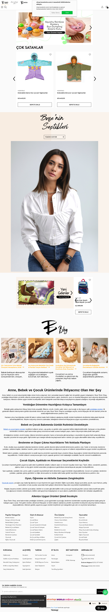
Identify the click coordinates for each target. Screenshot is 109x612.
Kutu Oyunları (83, 532)
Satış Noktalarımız (8, 569)
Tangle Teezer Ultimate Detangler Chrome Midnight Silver (82, 301)
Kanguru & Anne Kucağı (12, 520)
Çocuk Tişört (34, 522)
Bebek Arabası (9, 517)
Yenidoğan (54, 559)
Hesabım (25, 555)
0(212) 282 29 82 (88, 559)
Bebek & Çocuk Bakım (12, 527)
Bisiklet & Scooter (60, 530)
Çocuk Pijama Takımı (36, 530)
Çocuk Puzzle (83, 537)
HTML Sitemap (70, 560)
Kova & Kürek (83, 520)
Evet (67, 12)
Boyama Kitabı (83, 540)
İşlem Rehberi (27, 562)
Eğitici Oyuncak (10, 540)
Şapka (56, 540)
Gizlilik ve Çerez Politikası (11, 559)
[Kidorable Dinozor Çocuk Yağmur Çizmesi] (79, 70)
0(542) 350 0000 (90, 566)
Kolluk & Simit (58, 535)
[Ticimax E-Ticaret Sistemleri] (54, 610)
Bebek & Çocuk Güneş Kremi (63, 517)
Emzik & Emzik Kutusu (60, 525)
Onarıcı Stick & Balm (60, 520)
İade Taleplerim (40, 566)
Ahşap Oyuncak (84, 527)
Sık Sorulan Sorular (41, 555)
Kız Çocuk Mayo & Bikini (37, 537)
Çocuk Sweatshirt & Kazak (38, 525)
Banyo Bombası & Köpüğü (62, 532)
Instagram (69, 555)
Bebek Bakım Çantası (12, 522)
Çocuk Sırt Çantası (60, 537)
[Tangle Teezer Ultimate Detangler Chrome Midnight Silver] (83, 286)
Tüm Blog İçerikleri (57, 569)
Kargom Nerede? (40, 559)
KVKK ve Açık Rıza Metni (10, 566)
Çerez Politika (13, 604)
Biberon (56, 527)
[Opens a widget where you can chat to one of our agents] (101, 608)
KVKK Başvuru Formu (41, 562)
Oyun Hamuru (83, 522)
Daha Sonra (56, 12)
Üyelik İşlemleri (27, 559)
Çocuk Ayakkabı (35, 532)
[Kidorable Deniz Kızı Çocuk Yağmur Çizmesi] (39, 70)
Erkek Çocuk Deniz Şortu (37, 540)
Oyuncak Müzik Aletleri (86, 525)
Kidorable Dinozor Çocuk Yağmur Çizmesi (78, 93)
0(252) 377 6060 (92, 562)
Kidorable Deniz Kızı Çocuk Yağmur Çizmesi (40, 93)
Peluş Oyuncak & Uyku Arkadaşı (89, 530)
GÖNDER (102, 592)
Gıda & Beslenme (10, 530)
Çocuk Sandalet (35, 535)
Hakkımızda (6, 555)
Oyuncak (8, 537)
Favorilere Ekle (55, 54)
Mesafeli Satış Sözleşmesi (11, 562)
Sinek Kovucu (58, 522)
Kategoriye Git (54, 47)
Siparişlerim (26, 566)
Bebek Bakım (55, 562)
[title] (45, 292)
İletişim (37, 569)
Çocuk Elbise (34, 520)
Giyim (32, 517)
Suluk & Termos (10, 532)
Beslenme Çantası (11, 535)
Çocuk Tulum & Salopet (37, 527)
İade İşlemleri (27, 569)
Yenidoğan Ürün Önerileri (13, 525)
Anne (53, 555)
